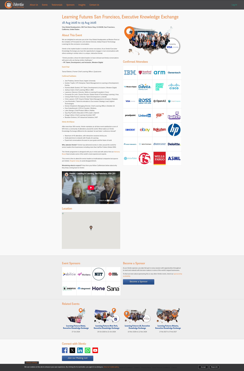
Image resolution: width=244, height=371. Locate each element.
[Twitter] (75, 350)
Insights (81, 5)
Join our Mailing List (77, 358)
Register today (75, 161)
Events (45, 5)
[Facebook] (67, 350)
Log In (234, 5)
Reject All (214, 367)
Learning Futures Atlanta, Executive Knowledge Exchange (168, 327)
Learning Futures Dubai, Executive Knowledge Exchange (76, 327)
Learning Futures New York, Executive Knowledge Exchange (106, 327)
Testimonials (57, 5)
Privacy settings (31, 362)
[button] (91, 228)
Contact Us (94, 5)
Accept (203, 367)
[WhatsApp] (90, 350)
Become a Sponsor (138, 282)
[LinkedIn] (82, 350)
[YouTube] (98, 350)
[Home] (14, 4)
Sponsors (70, 5)
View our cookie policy (111, 367)
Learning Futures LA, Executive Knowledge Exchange (137, 327)
